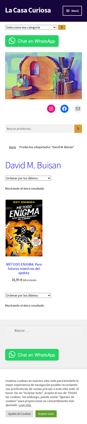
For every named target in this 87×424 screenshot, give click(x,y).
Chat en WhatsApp (36, 41)
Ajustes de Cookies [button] (19, 414)
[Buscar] (78, 129)
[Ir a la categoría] (62, 27)
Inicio (12, 147)
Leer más (25, 405)
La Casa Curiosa (28, 10)
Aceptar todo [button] (46, 414)
